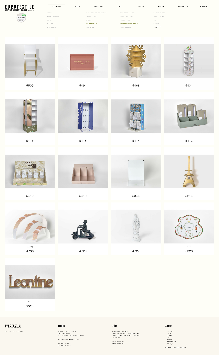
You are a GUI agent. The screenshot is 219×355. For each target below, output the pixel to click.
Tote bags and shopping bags (96, 13)
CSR (119, 7)
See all (49, 13)
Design (77, 7)
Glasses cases (125, 20)
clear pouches (91, 16)
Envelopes (89, 20)
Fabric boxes (51, 27)
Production (98, 7)
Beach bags (90, 27)
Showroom (56, 7)
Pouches (50, 23)
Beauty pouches (53, 16)
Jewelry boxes (159, 16)
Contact (161, 7)
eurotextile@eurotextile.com (68, 339)
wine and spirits (159, 13)
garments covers (126, 27)
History (141, 7)
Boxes (49, 20)
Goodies (156, 23)
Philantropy (183, 7)
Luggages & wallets (127, 13)
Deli (155, 20)
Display (156, 27)
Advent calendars (126, 16)
